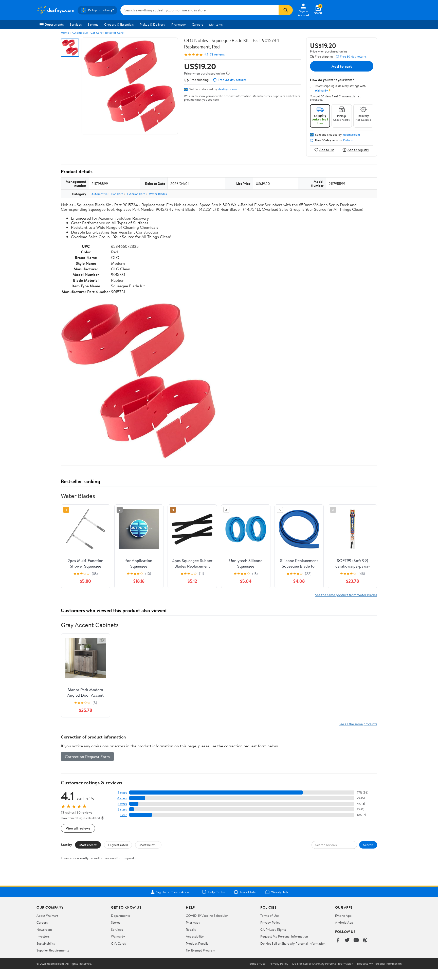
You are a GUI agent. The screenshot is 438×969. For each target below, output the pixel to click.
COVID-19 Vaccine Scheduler (207, 915)
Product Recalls (197, 943)
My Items (216, 24)
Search (368, 844)
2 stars (122, 809)
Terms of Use (269, 915)
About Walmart (47, 915)
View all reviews (78, 828)
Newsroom (44, 929)
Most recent (88, 844)
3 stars (122, 804)
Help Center (217, 892)
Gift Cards (118, 943)
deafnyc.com (227, 89)
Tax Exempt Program (200, 950)
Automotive (80, 32)
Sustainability (45, 943)
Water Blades (158, 194)
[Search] (286, 10)
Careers (197, 24)
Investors (42, 936)
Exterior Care (114, 32)
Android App (344, 922)
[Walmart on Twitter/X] (347, 940)
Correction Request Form (87, 756)
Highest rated (118, 844)
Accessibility (195, 936)
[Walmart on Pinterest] (365, 940)
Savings (93, 24)
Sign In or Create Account (175, 892)
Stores (115, 922)
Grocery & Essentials (119, 24)
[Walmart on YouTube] (356, 940)
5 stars (122, 793)
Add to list (326, 150)
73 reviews (217, 54)
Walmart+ (118, 936)
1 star (123, 815)
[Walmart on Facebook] (338, 940)
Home (65, 32)
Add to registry (358, 150)
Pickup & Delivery (152, 24)
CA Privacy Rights (273, 929)
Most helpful (148, 844)
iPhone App (343, 915)
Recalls (191, 929)
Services (76, 24)
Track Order (248, 892)
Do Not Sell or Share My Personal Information (292, 943)
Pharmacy (178, 24)
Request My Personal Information (284, 936)
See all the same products (358, 723)
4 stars (122, 798)
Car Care (96, 32)
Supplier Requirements (52, 950)
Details (348, 140)
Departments (54, 24)
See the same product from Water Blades (346, 594)
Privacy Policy (270, 922)
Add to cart (342, 66)
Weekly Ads (279, 892)
